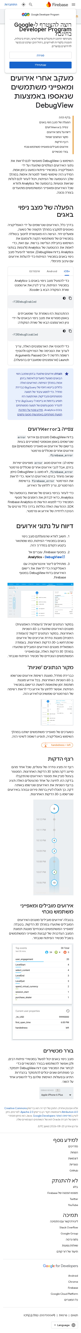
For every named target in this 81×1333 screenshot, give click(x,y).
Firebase (73, 1287)
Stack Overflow (69, 1227)
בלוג (75, 1187)
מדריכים (73, 1146)
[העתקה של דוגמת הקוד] (70, 298)
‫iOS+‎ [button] (67, 271)
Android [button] (52, 271)
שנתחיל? (40, 65)
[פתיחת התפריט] (73, 4)
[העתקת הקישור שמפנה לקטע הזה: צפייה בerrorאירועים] (24, 429)
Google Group (69, 1233)
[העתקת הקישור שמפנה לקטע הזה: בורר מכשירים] (39, 1051)
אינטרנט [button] (34, 271)
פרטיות (63, 1315)
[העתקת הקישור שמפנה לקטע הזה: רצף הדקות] (44, 759)
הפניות (74, 1152)
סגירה (40, 55)
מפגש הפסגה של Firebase (62, 1193)
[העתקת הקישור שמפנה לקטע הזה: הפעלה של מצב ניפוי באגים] (53, 215)
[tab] (66, 271)
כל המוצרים (71, 1300)
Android (73, 1275)
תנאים (74, 1315)
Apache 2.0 (27, 1112)
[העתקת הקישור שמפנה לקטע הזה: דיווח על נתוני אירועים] (12, 526)
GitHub (74, 1170)
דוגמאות (73, 1158)
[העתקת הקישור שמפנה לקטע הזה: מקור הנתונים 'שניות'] (24, 668)
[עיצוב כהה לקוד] (64, 298)
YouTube (73, 1205)
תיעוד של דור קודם (67, 1251)
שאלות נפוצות (70, 1245)
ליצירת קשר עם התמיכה (64, 1221)
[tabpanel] (40, 320)
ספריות (74, 1164)
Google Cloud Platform (64, 1293)
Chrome (73, 1281)
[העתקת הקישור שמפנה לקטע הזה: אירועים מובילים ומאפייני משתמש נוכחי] (38, 912)
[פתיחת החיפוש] (30, 4)
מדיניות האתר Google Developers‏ (52, 1115)
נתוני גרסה (72, 1239)
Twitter (74, 1199)
